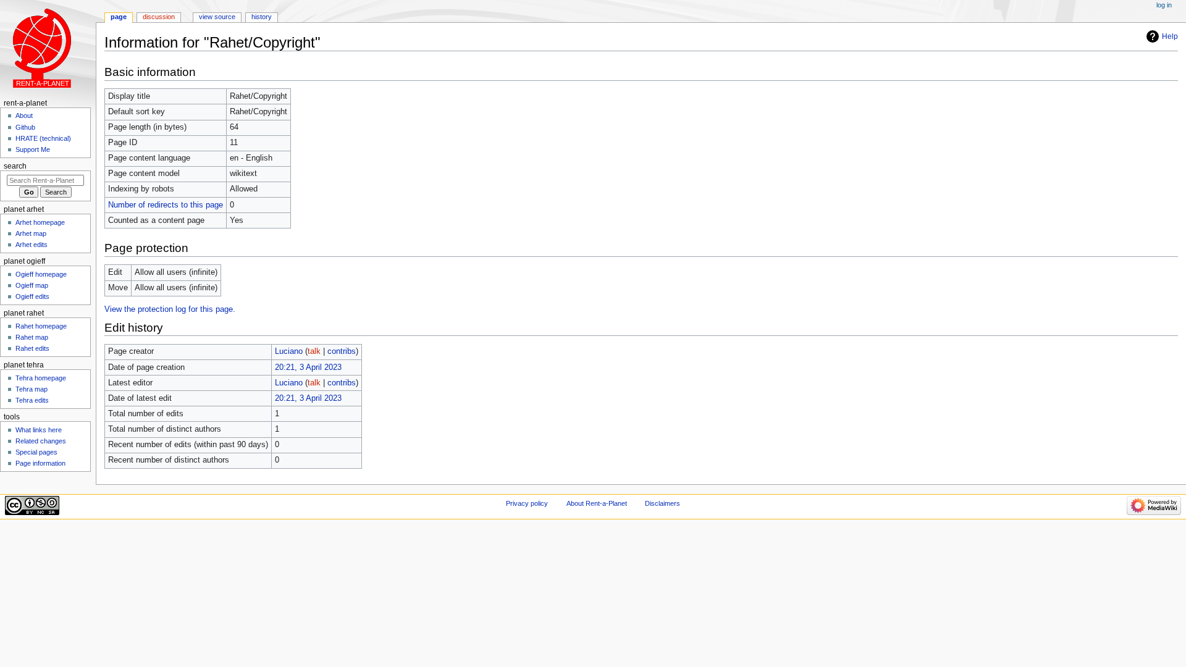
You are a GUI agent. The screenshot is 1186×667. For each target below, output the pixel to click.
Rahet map (31, 337)
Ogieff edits (32, 296)
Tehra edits (32, 400)
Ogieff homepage (41, 274)
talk (314, 351)
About (24, 115)
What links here (38, 430)
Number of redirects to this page (165, 205)
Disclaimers (662, 503)
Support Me (32, 149)
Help (1170, 36)
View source (217, 16)
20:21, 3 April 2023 (308, 367)
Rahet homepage (41, 326)
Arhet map (30, 233)
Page (119, 16)
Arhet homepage (40, 222)
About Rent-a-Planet (596, 503)
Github (25, 127)
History (261, 16)
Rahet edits (32, 348)
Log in (1164, 5)
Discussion (159, 16)
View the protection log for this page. (169, 309)
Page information (40, 463)
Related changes (40, 441)
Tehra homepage (40, 378)
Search (15, 166)
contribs (341, 351)
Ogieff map (31, 285)
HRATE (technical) (43, 138)
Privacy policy (527, 503)
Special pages (36, 452)
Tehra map (31, 389)
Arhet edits (31, 244)
